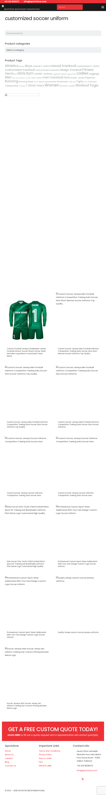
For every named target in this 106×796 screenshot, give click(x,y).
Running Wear (26, 81)
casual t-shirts (41, 66)
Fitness (88, 69)
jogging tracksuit (59, 74)
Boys (28, 66)
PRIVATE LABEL (45, 765)
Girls (21, 73)
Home (8, 751)
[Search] (80, 7)
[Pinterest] (82, 785)
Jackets (47, 73)
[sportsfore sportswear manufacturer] (21, 7)
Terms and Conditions (49, 751)
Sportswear (50, 81)
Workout (82, 85)
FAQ (41, 762)
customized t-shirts (88, 66)
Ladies (82, 73)
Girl (15, 74)
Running (11, 81)
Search (98, 33)
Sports (42, 81)
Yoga (94, 85)
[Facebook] (76, 779)
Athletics (11, 66)
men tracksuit (53, 77)
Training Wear (11, 85)
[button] (103, 7)
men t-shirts (36, 78)
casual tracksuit (63, 65)
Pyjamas (90, 77)
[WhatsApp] (89, 785)
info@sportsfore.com (87, 770)
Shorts (36, 82)
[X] (82, 779)
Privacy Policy (45, 754)
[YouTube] (95, 779)
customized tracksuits (47, 70)
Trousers (22, 86)
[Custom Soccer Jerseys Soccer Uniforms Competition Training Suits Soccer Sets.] (27, 468)
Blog (7, 762)
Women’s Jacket (67, 86)
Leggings (94, 73)
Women (52, 85)
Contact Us (10, 765)
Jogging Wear (71, 74)
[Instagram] (76, 785)
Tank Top (72, 82)
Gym (30, 73)
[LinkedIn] (89, 779)
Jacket (38, 73)
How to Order (45, 758)
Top (85, 82)
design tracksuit (71, 70)
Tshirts (40, 85)
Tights (80, 81)
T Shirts (31, 85)
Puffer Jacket (78, 77)
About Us (9, 754)
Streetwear (62, 81)
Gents (9, 73)
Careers (9, 758)
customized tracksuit (20, 70)
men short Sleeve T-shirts (21, 78)
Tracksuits (92, 81)
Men (8, 77)
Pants (67, 77)
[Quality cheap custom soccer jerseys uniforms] (78, 608)
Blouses (22, 66)
